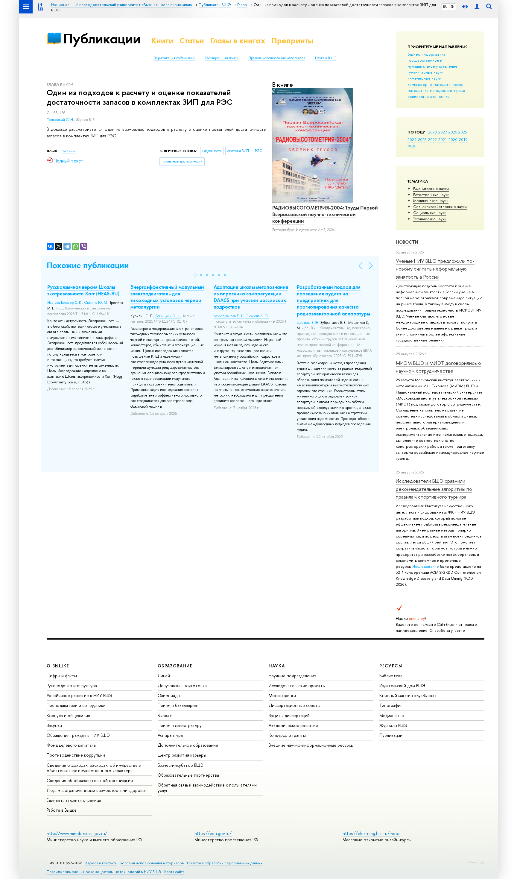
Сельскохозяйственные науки (440, 206)
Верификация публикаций (174, 58)
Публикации (102, 38)
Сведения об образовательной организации (90, 780)
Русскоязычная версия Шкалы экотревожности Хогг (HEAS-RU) (83, 290)
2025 (462, 132)
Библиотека (390, 675)
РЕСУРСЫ (390, 666)
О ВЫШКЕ (58, 666)
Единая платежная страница (74, 800)
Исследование (425, 566)
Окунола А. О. (257, 316)
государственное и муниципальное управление (432, 63)
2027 (442, 132)
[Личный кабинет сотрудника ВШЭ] (476, 6)
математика (417, 90)
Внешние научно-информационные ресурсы (311, 745)
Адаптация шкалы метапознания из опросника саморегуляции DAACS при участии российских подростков (251, 297)
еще (411, 145)
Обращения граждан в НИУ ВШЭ (78, 735)
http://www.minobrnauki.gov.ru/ (77, 833)
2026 (452, 132)
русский (68, 151)
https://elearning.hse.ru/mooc (371, 833)
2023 (422, 139)
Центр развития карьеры (182, 755)
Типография (390, 705)
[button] (195, 275)
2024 (411, 139)
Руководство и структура (72, 685)
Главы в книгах (237, 40)
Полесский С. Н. (60, 119)
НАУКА (277, 666)
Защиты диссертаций (289, 715)
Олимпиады (169, 695)
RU (445, 6)
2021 (442, 139)
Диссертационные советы (294, 705)
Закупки (54, 725)
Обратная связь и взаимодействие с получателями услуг (207, 787)
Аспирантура (170, 735)
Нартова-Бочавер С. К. (64, 302)
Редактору (476, 862)
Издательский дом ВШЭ (402, 685)
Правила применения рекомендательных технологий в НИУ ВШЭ (104, 871)
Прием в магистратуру (180, 725)
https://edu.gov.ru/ (213, 833)
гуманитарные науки (425, 72)
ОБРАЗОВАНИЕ (175, 666)
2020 (452, 139)
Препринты (292, 40)
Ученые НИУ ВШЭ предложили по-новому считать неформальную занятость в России (435, 268)
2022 (432, 139)
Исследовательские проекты (297, 685)
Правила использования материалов (276, 58)
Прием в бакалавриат (178, 705)
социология (418, 96)
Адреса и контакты (101, 863)
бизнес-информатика (426, 54)
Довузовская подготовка (182, 685)
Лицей (164, 675)
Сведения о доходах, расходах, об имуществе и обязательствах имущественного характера (94, 767)
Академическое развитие (293, 725)
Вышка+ (165, 715)
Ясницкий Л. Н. (167, 316)
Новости (407, 242)
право (459, 90)
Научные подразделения (292, 675)
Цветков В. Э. (308, 322)
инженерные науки (424, 78)
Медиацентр (391, 715)
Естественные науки (431, 194)
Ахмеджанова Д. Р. (229, 316)
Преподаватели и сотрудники (76, 705)
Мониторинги (282, 695)
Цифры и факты (62, 675)
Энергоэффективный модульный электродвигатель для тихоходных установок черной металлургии (167, 297)
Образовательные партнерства (188, 775)
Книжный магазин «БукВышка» (408, 695)
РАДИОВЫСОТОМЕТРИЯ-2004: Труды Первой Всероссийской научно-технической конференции (325, 214)
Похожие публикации (88, 265)
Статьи (192, 40)
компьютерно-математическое (435, 84)
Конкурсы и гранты (287, 735)
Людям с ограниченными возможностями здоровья (96, 790)
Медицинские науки (430, 200)
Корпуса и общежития (68, 715)
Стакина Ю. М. (96, 302)
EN (452, 6)
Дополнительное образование (188, 745)
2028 (432, 132)
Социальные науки (429, 212)
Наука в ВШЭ (325, 58)
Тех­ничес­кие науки (429, 218)
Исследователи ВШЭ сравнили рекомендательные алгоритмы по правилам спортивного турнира (434, 488)
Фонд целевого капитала (71, 745)
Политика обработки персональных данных (224, 863)
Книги (162, 40)
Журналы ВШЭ (393, 725)
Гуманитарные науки (431, 188)
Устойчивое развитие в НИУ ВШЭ (79, 695)
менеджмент (441, 90)
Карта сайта (174, 871)
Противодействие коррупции (76, 755)
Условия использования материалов (152, 863)
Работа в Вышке (62, 810)
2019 (463, 139)
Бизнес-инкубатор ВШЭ (180, 765)
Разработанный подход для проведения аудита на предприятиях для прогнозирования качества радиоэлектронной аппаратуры (333, 300)
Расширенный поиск (221, 58)
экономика (439, 96)
